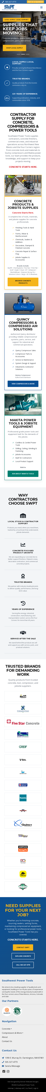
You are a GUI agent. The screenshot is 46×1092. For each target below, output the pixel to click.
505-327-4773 (11, 1062)
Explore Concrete (23, 956)
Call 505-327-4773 (23, 965)
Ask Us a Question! (35, 2)
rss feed (29, 1088)
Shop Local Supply (14, 48)
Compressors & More (12, 1033)
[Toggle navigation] (41, 7)
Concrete (6, 1028)
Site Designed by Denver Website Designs (23, 1082)
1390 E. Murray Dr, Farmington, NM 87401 (24, 1057)
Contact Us (7, 1041)
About (5, 1037)
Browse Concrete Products (23, 282)
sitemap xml (19, 1088)
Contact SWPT (23, 947)
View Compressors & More (23, 384)
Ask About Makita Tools (23, 474)
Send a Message (12, 1066)
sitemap (11, 1088)
